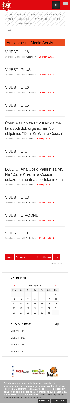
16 (42, 303)
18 (56, 303)
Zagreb (10, 19)
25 (56, 308)
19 (14, 308)
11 (56, 299)
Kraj (56, 257)
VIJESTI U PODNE (21, 215)
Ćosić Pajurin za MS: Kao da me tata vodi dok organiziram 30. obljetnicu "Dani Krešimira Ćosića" (34, 128)
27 (21, 312)
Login (56, 5)
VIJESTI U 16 (17, 87)
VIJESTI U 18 (17, 52)
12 (14, 303)
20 (21, 308)
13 (21, 303)
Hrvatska (22, 14)
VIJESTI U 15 (17, 105)
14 (28, 303)
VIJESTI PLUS (18, 69)
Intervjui (23, 19)
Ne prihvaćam (59, 400)
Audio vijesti (24, 24)
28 (28, 312)
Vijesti (10, 14)
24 (49, 308)
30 (42, 312)
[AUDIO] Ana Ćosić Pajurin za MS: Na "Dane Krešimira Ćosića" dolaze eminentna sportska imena (35, 174)
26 (14, 312)
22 (35, 308)
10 (49, 299)
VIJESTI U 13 (17, 197)
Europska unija (40, 19)
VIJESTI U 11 (16, 233)
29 (35, 312)
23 (42, 308)
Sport (10, 24)
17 (49, 303)
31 (49, 312)
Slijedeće (47, 257)
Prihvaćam (44, 400)
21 (28, 308)
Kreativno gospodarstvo (46, 14)
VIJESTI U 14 (17, 151)
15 (35, 303)
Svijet (56, 19)
